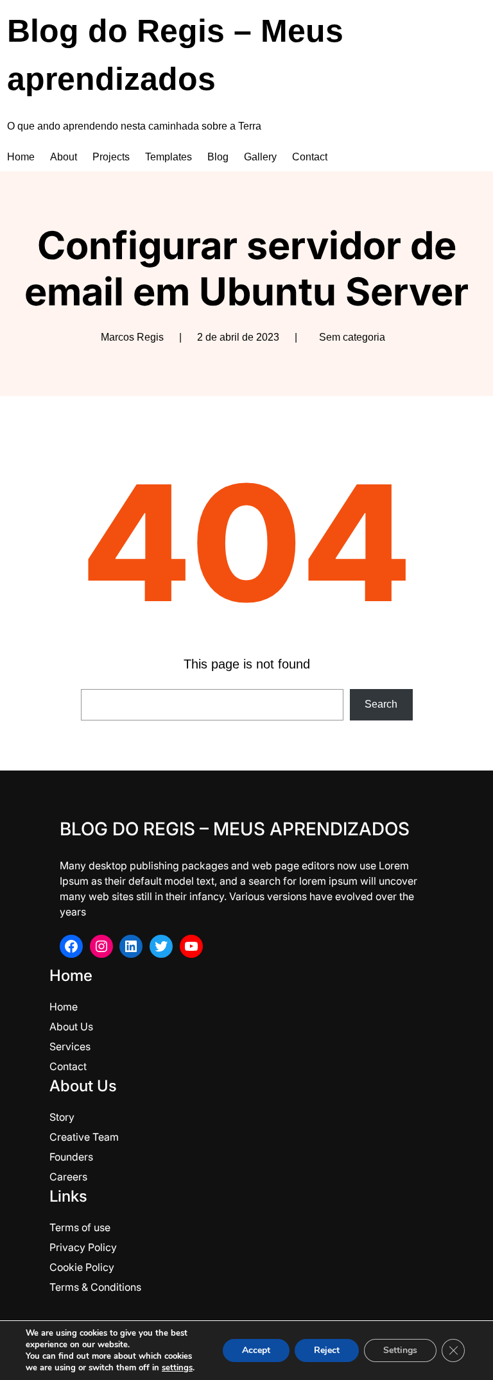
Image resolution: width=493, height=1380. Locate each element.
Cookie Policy (81, 1267)
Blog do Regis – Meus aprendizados (235, 829)
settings (177, 1368)
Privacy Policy (83, 1247)
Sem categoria (352, 337)
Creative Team (84, 1136)
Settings (400, 1350)
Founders (71, 1156)
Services (70, 1046)
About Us (71, 1026)
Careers (68, 1176)
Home (63, 1006)
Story (61, 1117)
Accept (256, 1350)
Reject (327, 1350)
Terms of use (79, 1227)
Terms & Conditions (95, 1287)
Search (381, 704)
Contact (68, 1066)
